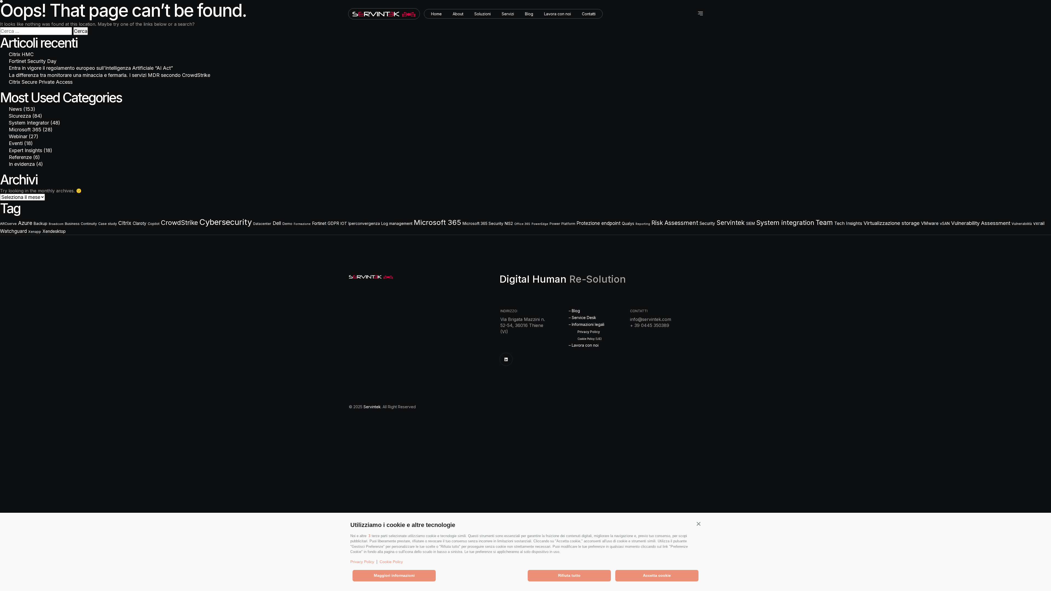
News (15, 109)
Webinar (18, 136)
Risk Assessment (674, 222)
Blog (529, 13)
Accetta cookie (657, 575)
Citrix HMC (21, 54)
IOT (343, 223)
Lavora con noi (557, 13)
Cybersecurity (225, 222)
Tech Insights (848, 223)
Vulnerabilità (1022, 224)
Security (707, 223)
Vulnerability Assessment (980, 223)
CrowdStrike (179, 223)
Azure (25, 223)
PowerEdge (540, 224)
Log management (396, 223)
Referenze (20, 157)
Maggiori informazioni (394, 575)
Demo (287, 224)
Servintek (731, 222)
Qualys (628, 223)
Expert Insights (25, 150)
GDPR (333, 223)
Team (824, 223)
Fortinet (319, 223)
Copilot (154, 224)
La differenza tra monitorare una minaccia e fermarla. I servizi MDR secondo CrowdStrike (109, 75)
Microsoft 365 (25, 129)
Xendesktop (54, 231)
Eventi (16, 143)
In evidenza (22, 164)
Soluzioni (482, 13)
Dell (277, 223)
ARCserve (8, 224)
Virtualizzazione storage (892, 223)
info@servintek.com (650, 319)
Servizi (508, 13)
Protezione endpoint (598, 223)
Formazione (302, 224)
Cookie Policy (391, 562)
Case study (107, 224)
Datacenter (262, 224)
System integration (785, 223)
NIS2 (509, 223)
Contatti (589, 13)
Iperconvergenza (364, 223)
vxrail (1038, 223)
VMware (930, 223)
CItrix (124, 223)
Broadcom (56, 224)
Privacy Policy (362, 562)
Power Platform (562, 224)
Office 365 (522, 224)
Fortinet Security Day (32, 61)
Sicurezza (20, 116)
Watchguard (13, 231)
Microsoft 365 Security (483, 223)
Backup (40, 223)
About (458, 13)
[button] (698, 524)
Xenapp (34, 232)
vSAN (945, 223)
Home (436, 13)
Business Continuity (81, 224)
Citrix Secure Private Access (41, 82)
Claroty (139, 223)
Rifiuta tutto (569, 575)
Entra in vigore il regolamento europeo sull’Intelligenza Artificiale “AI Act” (91, 68)
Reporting (643, 224)
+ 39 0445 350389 (649, 325)
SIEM (750, 223)
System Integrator (29, 123)
